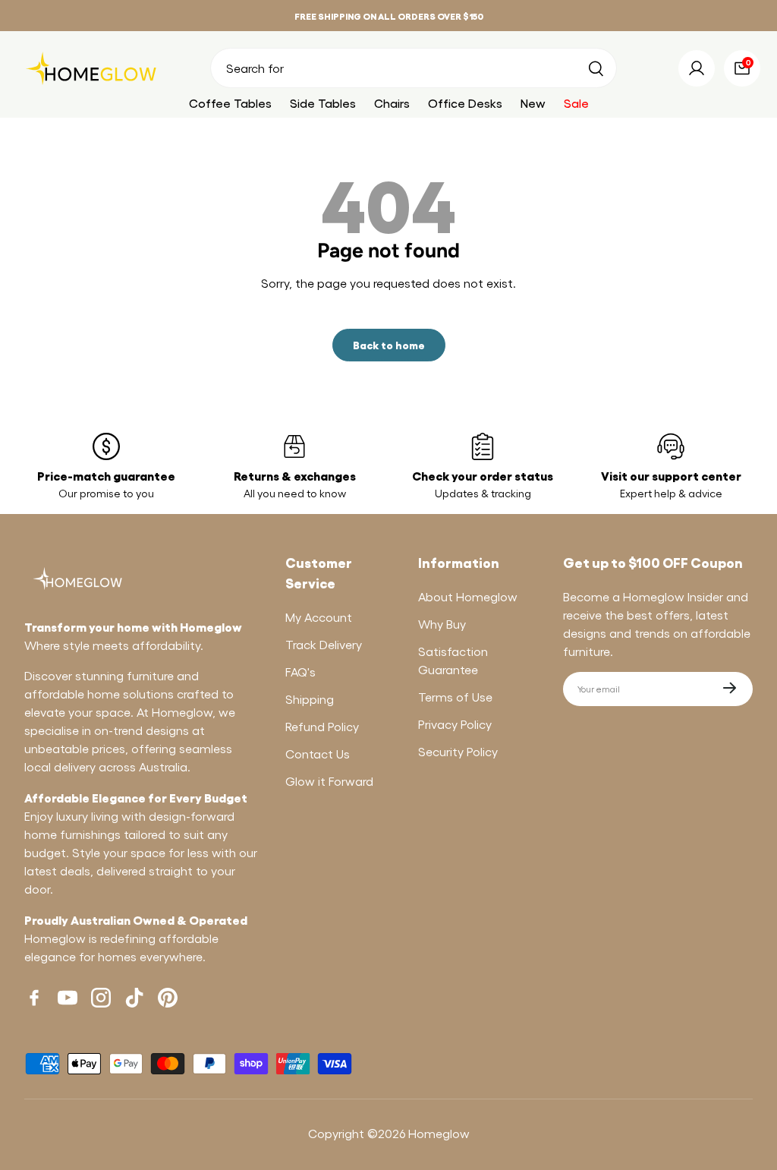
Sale (576, 103)
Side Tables (323, 103)
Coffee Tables (230, 103)
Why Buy (442, 624)
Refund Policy (322, 726)
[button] (742, 68)
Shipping (309, 699)
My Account (318, 617)
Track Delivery (323, 644)
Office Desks (465, 103)
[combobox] (413, 68)
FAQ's (300, 671)
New (533, 103)
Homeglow (439, 1133)
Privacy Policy (455, 724)
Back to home (389, 344)
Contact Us (317, 753)
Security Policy (458, 751)
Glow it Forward (329, 781)
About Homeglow (467, 596)
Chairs (392, 103)
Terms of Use (455, 696)
